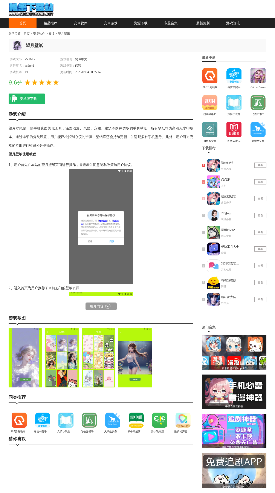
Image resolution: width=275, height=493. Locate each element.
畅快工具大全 (230, 246)
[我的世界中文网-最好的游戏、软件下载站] (31, 9)
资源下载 (141, 23)
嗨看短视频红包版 (230, 280)
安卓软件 (80, 23)
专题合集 (171, 23)
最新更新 (203, 23)
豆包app (226, 213)
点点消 (225, 179)
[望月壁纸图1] (25, 357)
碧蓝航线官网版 (230, 196)
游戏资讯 (233, 23)
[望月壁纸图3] (98, 357)
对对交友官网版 (230, 263)
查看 (260, 165)
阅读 (52, 33)
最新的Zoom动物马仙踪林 (230, 230)
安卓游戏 (111, 23)
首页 (22, 23)
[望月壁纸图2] (61, 357)
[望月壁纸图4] (135, 357)
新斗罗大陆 (228, 297)
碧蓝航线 (227, 162)
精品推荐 (50, 23)
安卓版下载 (28, 99)
